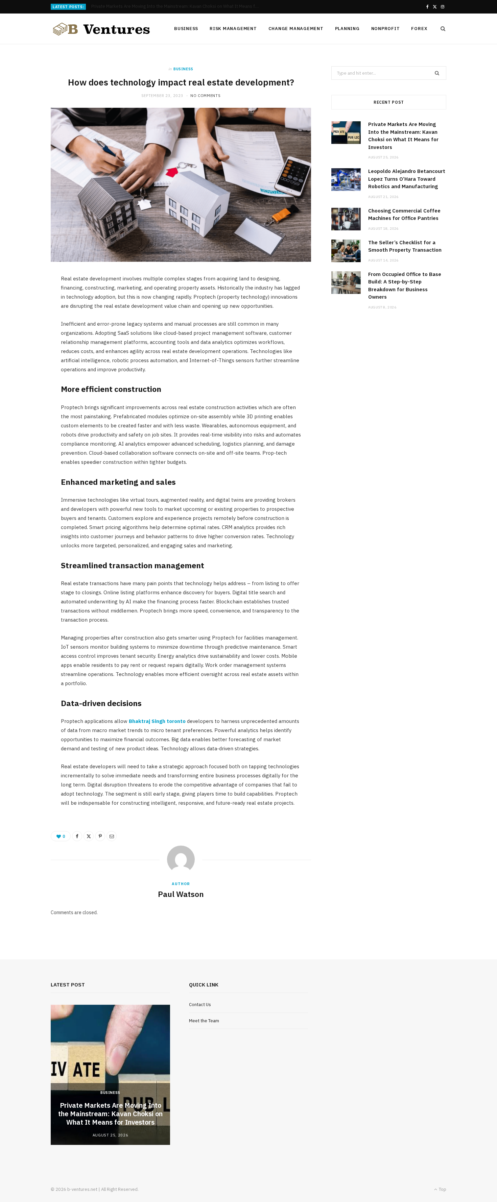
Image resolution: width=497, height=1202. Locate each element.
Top (442, 1189)
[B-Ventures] (101, 29)
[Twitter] (89, 836)
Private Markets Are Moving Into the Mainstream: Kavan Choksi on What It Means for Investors (110, 1114)
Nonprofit (385, 28)
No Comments (205, 95)
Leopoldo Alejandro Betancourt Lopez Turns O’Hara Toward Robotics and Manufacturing (177, 6)
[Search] (440, 29)
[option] (110, 1075)
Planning (347, 28)
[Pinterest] (100, 836)
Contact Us (200, 1004)
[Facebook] (77, 836)
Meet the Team (204, 1021)
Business (186, 28)
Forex (419, 28)
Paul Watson (181, 894)
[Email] (111, 836)
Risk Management (233, 28)
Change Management (296, 28)
